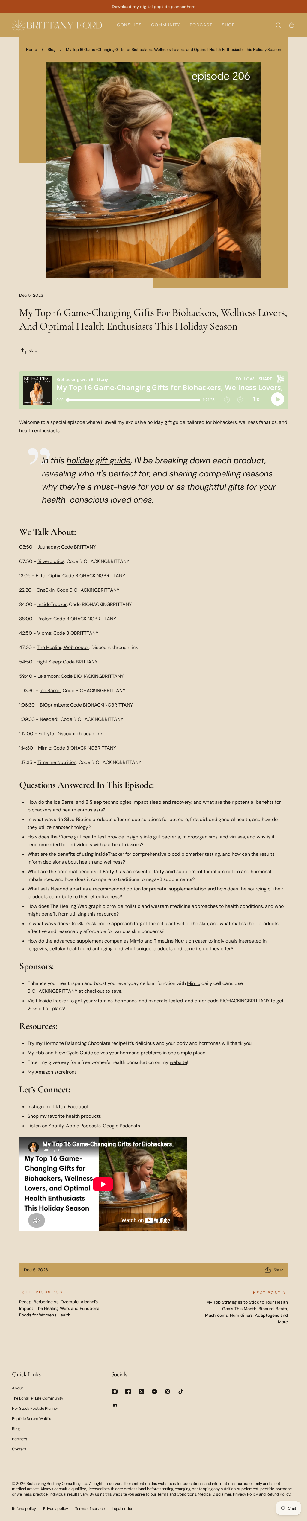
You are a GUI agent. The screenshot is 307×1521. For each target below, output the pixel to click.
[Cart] (292, 25)
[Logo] (57, 25)
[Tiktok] (180, 1391)
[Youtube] (154, 1391)
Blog (51, 49)
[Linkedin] (114, 1404)
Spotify (56, 1126)
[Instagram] (114, 1391)
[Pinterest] (167, 1391)
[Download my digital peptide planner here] (153, 6)
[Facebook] (128, 1391)
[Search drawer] (278, 25)
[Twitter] (141, 1391)
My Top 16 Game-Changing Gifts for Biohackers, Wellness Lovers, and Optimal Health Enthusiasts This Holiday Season (173, 49)
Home (31, 49)
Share (33, 351)
